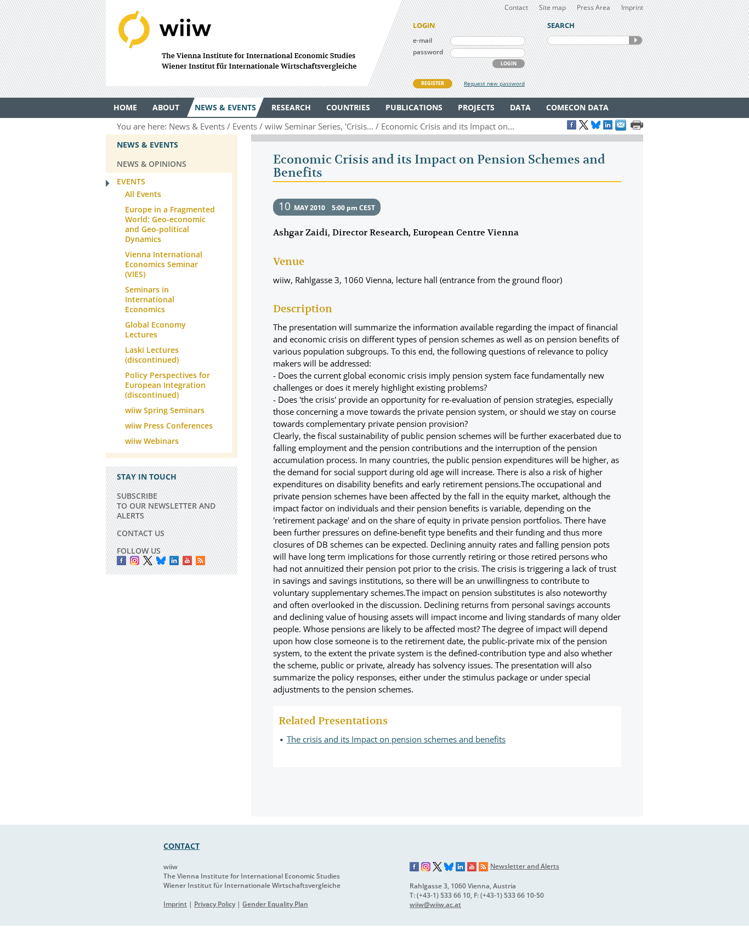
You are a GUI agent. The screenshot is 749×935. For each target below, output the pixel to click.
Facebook (121, 560)
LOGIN (509, 63)
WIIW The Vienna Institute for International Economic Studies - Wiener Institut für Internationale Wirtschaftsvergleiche (254, 43)
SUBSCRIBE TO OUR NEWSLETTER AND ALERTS (166, 506)
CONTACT (181, 846)
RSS (200, 560)
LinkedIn (174, 560)
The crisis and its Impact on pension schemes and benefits (396, 739)
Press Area (593, 7)
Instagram (426, 867)
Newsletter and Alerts (524, 866)
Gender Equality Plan (275, 904)
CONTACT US (140, 533)
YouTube (187, 560)
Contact (516, 7)
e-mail (422, 40)
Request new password (494, 83)
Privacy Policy (214, 904)
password (428, 52)
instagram (134, 560)
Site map (552, 7)
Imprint (632, 7)
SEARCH (635, 40)
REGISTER (432, 83)
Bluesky (161, 560)
